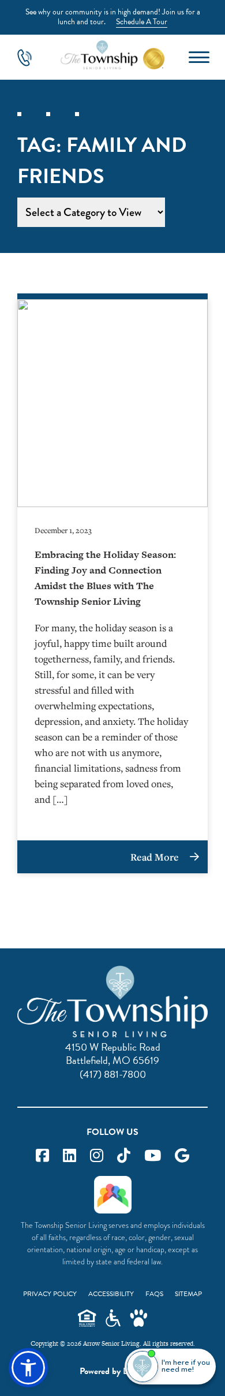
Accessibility (111, 1294)
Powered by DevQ (112, 1371)
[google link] (182, 1156)
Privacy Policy (50, 1294)
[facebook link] (42, 1156)
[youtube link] (152, 1156)
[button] (28, 1367)
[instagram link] (96, 1156)
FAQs (154, 1294)
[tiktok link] (123, 1156)
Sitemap (188, 1294)
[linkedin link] (69, 1156)
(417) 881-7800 (113, 1074)
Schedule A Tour (141, 22)
